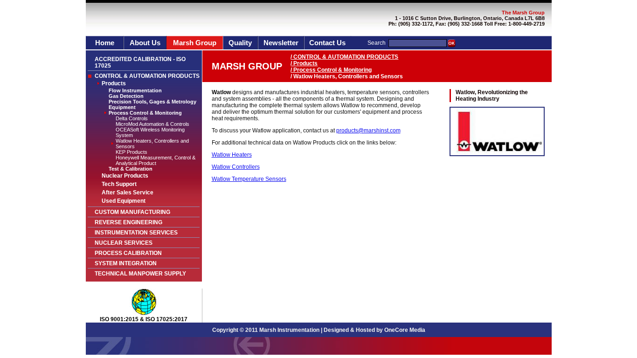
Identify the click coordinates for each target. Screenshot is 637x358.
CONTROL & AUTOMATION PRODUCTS (147, 76)
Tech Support (119, 184)
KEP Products (131, 152)
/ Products (304, 63)
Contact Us (327, 43)
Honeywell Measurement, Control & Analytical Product (155, 160)
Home (104, 43)
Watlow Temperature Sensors (249, 179)
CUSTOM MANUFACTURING (132, 212)
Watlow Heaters (232, 154)
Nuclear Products (125, 175)
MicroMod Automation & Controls (152, 124)
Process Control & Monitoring (145, 113)
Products (114, 83)
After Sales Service (127, 192)
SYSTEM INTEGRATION (126, 263)
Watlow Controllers (236, 167)
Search (376, 43)
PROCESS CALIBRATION (128, 253)
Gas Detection (126, 96)
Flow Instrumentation (135, 90)
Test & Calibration (130, 169)
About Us (145, 43)
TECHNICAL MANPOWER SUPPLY (140, 273)
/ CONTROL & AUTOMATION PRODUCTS (344, 57)
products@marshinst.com (368, 130)
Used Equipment (123, 201)
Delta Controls (132, 118)
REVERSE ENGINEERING (128, 222)
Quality (240, 43)
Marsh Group (194, 43)
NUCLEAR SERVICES (123, 243)
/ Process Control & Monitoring (331, 70)
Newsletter (280, 43)
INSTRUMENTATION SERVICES (136, 232)
